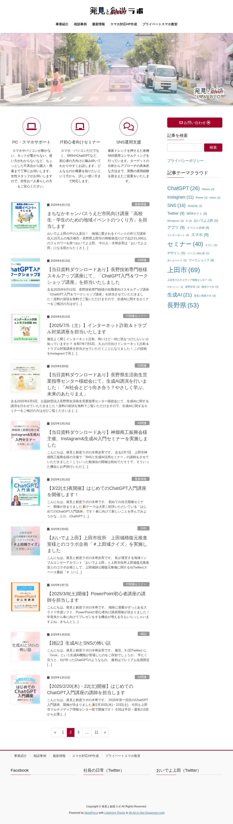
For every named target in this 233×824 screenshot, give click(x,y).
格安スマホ (210, 286)
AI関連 (142, 260)
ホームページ (177, 260)
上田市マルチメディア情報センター (189, 280)
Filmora (208, 189)
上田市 (183, 270)
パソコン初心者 (198, 253)
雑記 (144, 634)
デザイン (176, 253)
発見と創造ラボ (205, 295)
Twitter (176, 213)
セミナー (185, 244)
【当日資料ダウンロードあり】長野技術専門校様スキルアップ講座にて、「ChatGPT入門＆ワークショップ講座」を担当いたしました (97, 276)
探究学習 (192, 286)
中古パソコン (175, 287)
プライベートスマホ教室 (122, 756)
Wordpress (175, 220)
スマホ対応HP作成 (85, 756)
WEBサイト (197, 213)
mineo (215, 197)
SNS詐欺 (195, 206)
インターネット (178, 235)
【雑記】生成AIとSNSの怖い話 (79, 643)
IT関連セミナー (136, 316)
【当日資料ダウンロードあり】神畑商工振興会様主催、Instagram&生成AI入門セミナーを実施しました (97, 438)
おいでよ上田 (206, 220)
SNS (143, 528)
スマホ (200, 235)
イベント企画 (198, 227)
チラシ (211, 245)
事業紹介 (20, 756)
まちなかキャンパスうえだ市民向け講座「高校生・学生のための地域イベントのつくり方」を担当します (97, 220)
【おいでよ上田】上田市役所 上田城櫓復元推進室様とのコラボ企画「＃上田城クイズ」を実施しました (97, 544)
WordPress (91, 812)
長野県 (183, 305)
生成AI (179, 295)
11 (96, 733)
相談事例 (39, 756)
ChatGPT (183, 188)
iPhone (202, 197)
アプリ (176, 227)
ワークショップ (201, 260)
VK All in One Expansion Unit (146, 812)
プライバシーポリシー (185, 161)
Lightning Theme (114, 812)
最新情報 (141, 204)
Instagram (180, 197)
